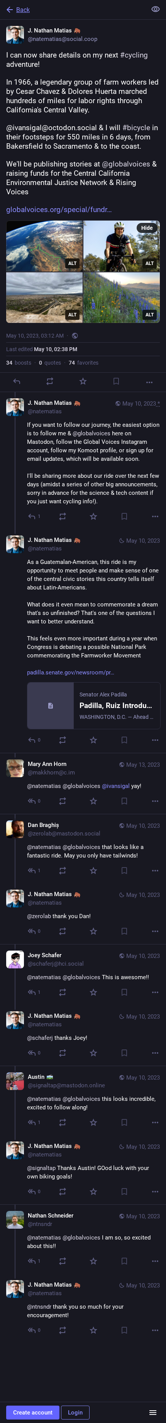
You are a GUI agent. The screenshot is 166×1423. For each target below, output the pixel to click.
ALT (72, 263)
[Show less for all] (155, 9)
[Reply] (16, 381)
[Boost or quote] (49, 381)
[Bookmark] (116, 381)
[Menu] (153, 1412)
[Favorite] (83, 381)
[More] (149, 382)
